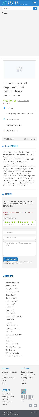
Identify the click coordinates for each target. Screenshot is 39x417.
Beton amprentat (12, 292)
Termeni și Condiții (8, 397)
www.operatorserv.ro (14, 125)
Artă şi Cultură (10, 286)
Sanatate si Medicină (8, 378)
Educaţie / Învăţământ (14, 316)
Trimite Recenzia (10, 259)
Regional (8, 332)
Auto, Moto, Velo (11, 289)
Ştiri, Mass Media (12, 353)
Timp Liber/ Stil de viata (9, 372)
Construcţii (9, 310)
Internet (8, 323)
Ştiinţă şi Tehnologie (13, 347)
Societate (9, 341)
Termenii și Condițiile (9, 263)
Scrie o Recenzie (23, 101)
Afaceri (4, 381)
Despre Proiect (7, 394)
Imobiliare (9, 319)
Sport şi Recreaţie (12, 344)
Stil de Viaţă (10, 350)
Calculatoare (10, 295)
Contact (4, 405)
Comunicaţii (10, 304)
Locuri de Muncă (11, 326)
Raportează (30, 139)
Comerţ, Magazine (13, 114)
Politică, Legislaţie (12, 329)
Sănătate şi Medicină (13, 335)
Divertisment (10, 313)
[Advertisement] (19, 35)
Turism (4, 383)
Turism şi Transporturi (13, 356)
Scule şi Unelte (27, 114)
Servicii (8, 338)
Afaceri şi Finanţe (12, 283)
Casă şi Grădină (11, 298)
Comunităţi (9, 307)
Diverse (4, 375)
